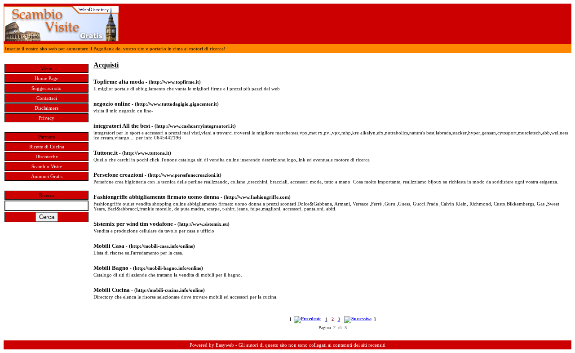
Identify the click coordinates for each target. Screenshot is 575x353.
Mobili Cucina (111, 289)
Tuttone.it (105, 152)
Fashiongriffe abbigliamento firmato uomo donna (157, 196)
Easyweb (225, 345)
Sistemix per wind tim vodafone (133, 223)
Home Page (46, 78)
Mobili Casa (108, 245)
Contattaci (46, 98)
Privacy (46, 118)
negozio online (111, 103)
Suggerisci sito (46, 88)
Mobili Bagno (110, 267)
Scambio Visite (46, 166)
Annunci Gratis (46, 176)
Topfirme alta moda (118, 81)
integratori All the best (121, 125)
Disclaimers (46, 108)
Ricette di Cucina (46, 146)
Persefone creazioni (118, 174)
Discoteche (46, 156)
